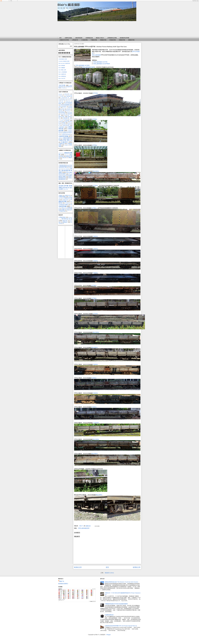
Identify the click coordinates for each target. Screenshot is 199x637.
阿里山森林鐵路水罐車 (88, 67)
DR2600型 (68, 101)
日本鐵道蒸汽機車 (63, 204)
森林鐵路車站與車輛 (124, 37)
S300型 (60, 124)
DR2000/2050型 (65, 97)
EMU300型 (69, 112)
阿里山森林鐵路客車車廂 (65, 170)
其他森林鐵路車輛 (62, 165)
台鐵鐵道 (66, 145)
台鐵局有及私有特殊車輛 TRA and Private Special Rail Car (121, 625)
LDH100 (60, 119)
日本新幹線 (67, 203)
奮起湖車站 (96, 171)
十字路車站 (96, 422)
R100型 (67, 120)
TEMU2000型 (66, 125)
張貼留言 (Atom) (109, 572)
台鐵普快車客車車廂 (66, 134)
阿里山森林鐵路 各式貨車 (83, 65)
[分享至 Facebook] (98, 526)
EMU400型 (63, 114)
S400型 (64, 124)
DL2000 (70, 95)
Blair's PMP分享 (62, 78)
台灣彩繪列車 (75, 40)
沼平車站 (95, 93)
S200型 (69, 122)
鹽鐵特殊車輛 (65, 189)
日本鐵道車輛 (84, 40)
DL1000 (60, 95)
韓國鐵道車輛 (103, 40)
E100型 (64, 107)
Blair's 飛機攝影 (62, 67)
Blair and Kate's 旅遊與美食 (64, 63)
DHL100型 (67, 94)
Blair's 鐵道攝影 (69, 4)
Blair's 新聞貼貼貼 (62, 76)
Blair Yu (61, 581)
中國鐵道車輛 (94, 40)
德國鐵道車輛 (131, 40)
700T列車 (62, 85)
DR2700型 (61, 102)
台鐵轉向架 (62, 143)
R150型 (60, 121)
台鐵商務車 (62, 127)
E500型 (60, 110)
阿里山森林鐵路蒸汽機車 (65, 176)
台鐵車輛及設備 (89, 37)
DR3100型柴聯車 (62, 106)
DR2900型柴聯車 (68, 103)
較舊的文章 (136, 567)
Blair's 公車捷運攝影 (63, 72)
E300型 (62, 109)
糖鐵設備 (64, 157)
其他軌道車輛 (63, 186)
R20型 (63, 122)
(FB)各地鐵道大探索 (63, 59)
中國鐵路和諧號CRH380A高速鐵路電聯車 (116, 604)
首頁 (60, 37)
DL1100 (65, 95)
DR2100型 (61, 98)
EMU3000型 (62, 112)
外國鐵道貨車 (65, 199)
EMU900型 (66, 118)
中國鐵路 (60, 195)
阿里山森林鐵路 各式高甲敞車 (101, 63)
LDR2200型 (65, 119)
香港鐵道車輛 (112, 40)
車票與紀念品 (67, 219)
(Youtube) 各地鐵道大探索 (64, 61)
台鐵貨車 (64, 142)
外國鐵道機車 (62, 196)
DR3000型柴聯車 (65, 105)
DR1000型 (69, 96)
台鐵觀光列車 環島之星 (65, 140)
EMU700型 (62, 116)
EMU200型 (69, 111)
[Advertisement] (99, 29)
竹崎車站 (95, 236)
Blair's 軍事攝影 (62, 65)
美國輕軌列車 (63, 207)
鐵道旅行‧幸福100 (100, 37)
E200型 (70, 107)
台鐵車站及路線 (68, 37)
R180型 (66, 121)
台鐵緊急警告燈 (109, 615)
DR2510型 (61, 101)
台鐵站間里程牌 (78, 37)
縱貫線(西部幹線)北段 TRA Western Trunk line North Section (121, 582)
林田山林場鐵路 (69, 165)
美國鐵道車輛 (122, 40)
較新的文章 (78, 567)
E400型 (68, 109)
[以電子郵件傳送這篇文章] (95, 526)
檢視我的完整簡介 (63, 583)
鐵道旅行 (65, 222)
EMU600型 (67, 115)
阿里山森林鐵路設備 (65, 177)
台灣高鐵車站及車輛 (112, 37)
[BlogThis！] (96, 526)
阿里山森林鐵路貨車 (83, 528)
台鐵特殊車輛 (63, 136)
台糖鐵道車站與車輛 (64, 40)
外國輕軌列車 (67, 195)
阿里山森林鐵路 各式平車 (100, 62)
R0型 (62, 120)
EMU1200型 (61, 111)
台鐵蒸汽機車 (66, 139)
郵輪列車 (65, 220)
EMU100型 (67, 110)
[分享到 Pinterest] (99, 526)
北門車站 (94, 119)
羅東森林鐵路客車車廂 (64, 166)
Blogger (108, 634)
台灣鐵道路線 (62, 217)
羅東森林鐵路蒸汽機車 (65, 167)
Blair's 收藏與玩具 (62, 74)
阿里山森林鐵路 (96, 55)
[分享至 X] (97, 526)
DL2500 (61, 96)
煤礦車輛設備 (65, 187)
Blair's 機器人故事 (62, 69)
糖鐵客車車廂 (61, 153)
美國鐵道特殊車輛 (65, 208)
